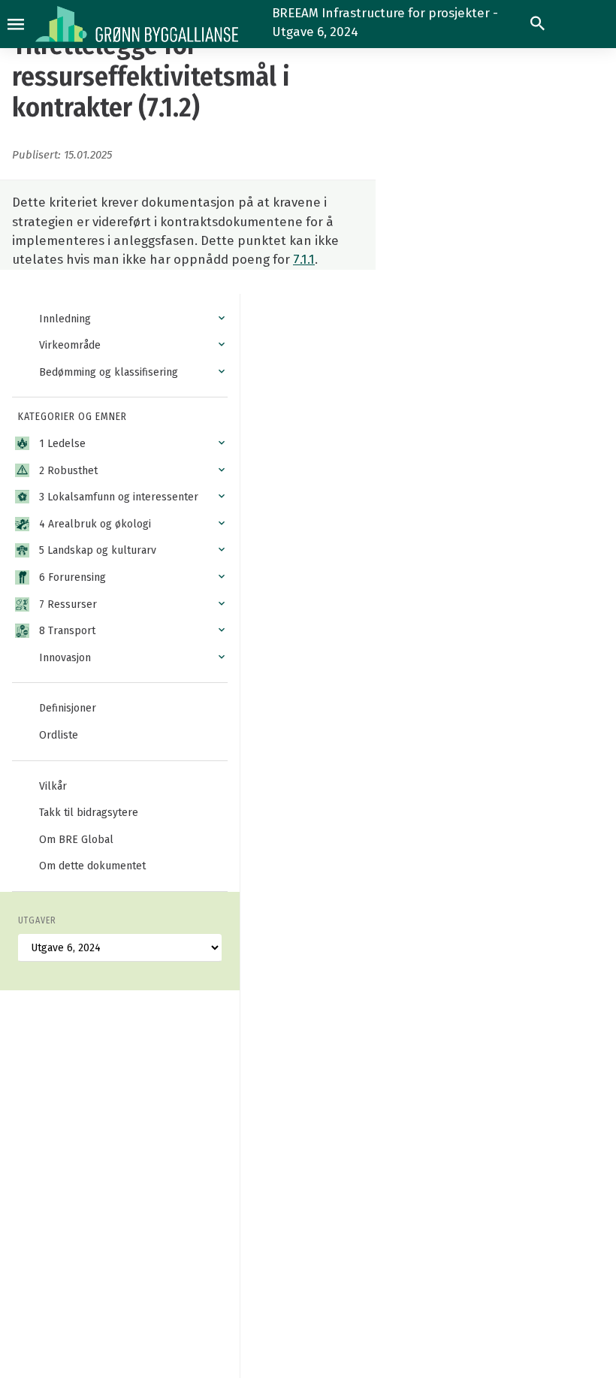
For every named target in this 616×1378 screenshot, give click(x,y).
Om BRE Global (76, 839)
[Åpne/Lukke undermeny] (222, 318)
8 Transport (67, 630)
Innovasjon (65, 657)
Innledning (65, 319)
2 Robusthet (68, 470)
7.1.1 (304, 259)
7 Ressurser (68, 604)
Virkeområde (70, 345)
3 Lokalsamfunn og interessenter (118, 497)
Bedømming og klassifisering (108, 372)
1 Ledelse (62, 443)
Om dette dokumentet (92, 866)
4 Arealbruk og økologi (95, 524)
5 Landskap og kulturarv (97, 550)
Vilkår (53, 786)
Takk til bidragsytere (88, 812)
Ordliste (58, 735)
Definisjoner (67, 708)
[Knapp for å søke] (537, 24)
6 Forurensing (72, 577)
